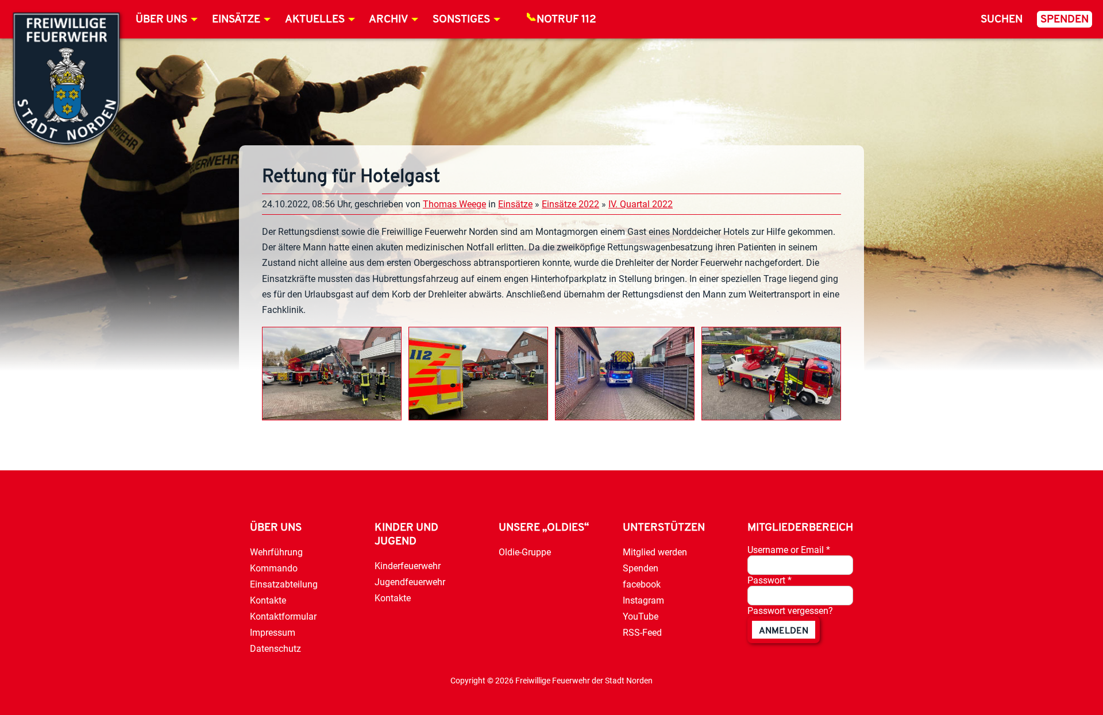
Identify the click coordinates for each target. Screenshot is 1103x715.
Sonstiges (461, 19)
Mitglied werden (655, 552)
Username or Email (788, 549)
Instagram (643, 600)
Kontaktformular (283, 616)
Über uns (161, 19)
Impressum (272, 632)
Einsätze (236, 19)
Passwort (769, 580)
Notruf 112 (566, 19)
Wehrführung (276, 552)
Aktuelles (315, 19)
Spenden (1064, 19)
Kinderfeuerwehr (408, 566)
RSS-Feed (642, 632)
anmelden (783, 631)
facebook (642, 584)
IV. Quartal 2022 (640, 204)
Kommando (274, 568)
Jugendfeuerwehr (410, 582)
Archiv (388, 19)
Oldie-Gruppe (525, 552)
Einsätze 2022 (570, 204)
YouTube (640, 616)
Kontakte (268, 600)
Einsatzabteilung (284, 584)
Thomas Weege (454, 204)
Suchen (1002, 19)
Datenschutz (275, 648)
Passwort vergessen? (790, 610)
